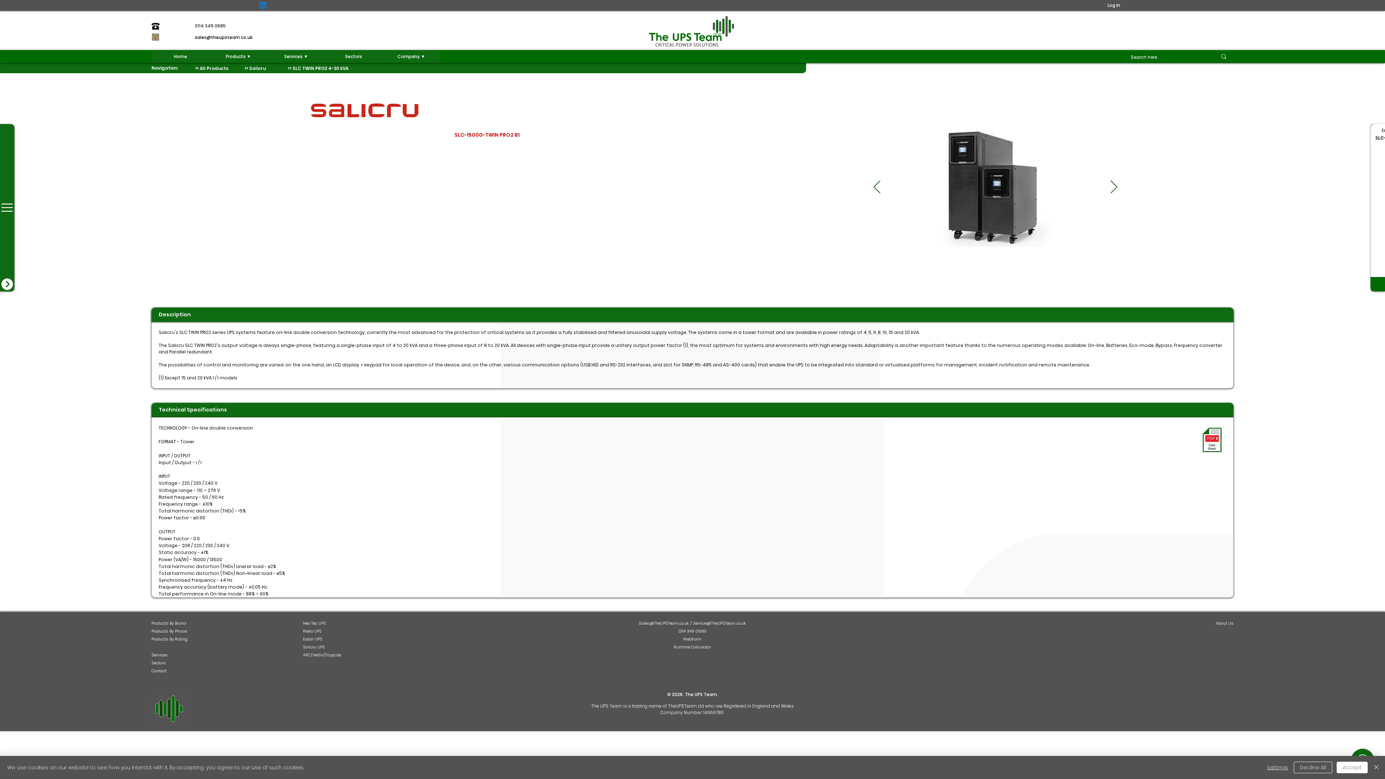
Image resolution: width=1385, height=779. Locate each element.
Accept (1352, 767)
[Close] (1376, 767)
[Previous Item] (877, 187)
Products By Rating (169, 639)
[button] (238, 56)
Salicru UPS (314, 647)
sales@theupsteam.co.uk (223, 37)
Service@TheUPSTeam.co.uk (719, 623)
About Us (1225, 623)
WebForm (692, 639)
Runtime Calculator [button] (692, 647)
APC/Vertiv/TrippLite (322, 655)
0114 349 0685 (692, 631)
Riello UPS (312, 631)
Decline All (1313, 767)
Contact (159, 671)
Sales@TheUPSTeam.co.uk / (666, 623)
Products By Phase (169, 631)
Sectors (158, 663)
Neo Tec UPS (314, 623)
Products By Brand (168, 623)
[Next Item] (1114, 187)
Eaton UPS (312, 639)
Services (159, 655)
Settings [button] (1277, 767)
